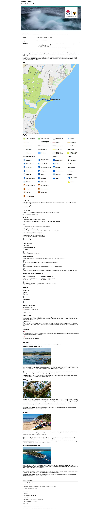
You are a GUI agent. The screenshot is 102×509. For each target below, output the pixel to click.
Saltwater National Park (41, 37)
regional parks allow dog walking (70, 333)
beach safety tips (70, 318)
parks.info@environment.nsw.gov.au (31, 214)
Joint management (61, 367)
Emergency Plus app (48, 323)
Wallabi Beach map (31, 309)
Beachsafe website (45, 318)
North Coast (49, 37)
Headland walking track (50, 58)
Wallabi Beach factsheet (29, 307)
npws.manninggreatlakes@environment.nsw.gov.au (33, 499)
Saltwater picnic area (34, 59)
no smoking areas (35, 338)
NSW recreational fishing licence (49, 47)
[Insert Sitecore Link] (64, 368)
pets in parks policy (30, 334)
